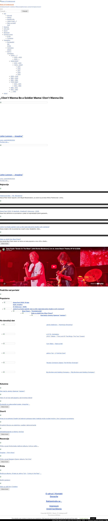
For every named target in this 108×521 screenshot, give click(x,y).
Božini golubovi (5, 480)
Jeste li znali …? (12, 21)
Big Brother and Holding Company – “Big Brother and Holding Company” (70, 372)
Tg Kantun (10, 38)
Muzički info (10, 19)
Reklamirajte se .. (54, 501)
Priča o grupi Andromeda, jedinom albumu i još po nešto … (19, 446)
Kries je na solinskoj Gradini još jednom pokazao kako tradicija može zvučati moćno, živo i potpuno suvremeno (37, 418)
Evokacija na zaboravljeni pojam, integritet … (15, 404)
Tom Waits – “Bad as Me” (54, 344)
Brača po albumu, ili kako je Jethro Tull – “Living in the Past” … (20, 473)
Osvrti (14, 7)
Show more (4, 243)
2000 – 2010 (14, 76)
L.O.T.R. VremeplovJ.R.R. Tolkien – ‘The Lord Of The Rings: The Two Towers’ (65, 335)
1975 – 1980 (17, 86)
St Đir (9, 36)
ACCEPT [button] (93, 518)
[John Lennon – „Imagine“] (23, 102)
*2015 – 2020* (18, 65)
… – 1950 (13, 91)
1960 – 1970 (14, 87)
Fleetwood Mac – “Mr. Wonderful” (11, 196)
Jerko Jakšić (4, 140)
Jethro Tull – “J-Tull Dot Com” (56, 353)
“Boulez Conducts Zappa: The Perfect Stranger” (62, 363)
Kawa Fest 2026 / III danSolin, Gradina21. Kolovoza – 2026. (19, 211)
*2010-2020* (14, 61)
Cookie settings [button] (84, 518)
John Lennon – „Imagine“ (11, 136)
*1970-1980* (14, 82)
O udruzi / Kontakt (54, 494)
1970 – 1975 (17, 84)
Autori (39, 7)
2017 (18, 70)
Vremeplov (34, 7)
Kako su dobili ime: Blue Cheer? (10, 239)
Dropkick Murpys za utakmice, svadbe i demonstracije (18, 425)
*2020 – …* (14, 55)
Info (1, 7)
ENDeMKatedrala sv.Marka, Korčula (12, 432)
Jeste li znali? (3, 219)
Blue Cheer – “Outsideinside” (32, 311)
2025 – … (17, 59)
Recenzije (19, 7)
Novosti (9, 15)
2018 (18, 72)
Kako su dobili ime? (5, 235)
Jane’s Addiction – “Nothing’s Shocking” (59, 325)
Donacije (54, 496)
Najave (9, 17)
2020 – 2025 (18, 57)
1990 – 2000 (14, 78)
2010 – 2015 (17, 63)
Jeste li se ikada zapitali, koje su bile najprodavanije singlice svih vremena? (24, 227)
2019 (18, 74)
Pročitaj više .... (4, 142)
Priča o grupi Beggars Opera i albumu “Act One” (16, 459)
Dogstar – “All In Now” (7, 452)
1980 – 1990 (14, 80)
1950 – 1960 (14, 89)
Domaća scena (26, 7)
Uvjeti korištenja (54, 509)
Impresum (54, 506)
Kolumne (4, 7)
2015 (18, 67)
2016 (18, 68)
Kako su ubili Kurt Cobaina (8, 486)
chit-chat (10, 7)
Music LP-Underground (7, 4)
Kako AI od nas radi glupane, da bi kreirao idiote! (16, 398)
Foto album (3, 207)
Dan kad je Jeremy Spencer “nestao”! (53, 315)
